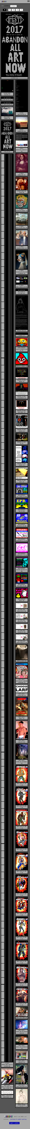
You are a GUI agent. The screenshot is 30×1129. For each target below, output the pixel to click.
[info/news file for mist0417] (4, 10)
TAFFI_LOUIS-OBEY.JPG (21, 1017)
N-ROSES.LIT (22, 335)
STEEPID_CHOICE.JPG (22, 660)
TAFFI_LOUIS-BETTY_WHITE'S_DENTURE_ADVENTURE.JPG (21, 681)
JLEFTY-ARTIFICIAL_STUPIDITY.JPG (21, 150)
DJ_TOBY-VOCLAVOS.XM (7, 104)
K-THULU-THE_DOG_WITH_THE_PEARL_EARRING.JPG (21, 272)
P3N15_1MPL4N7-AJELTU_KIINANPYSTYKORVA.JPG (21, 349)
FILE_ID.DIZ (7, 151)
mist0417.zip (14, 77)
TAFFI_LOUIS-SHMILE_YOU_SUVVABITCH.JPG (21, 1047)
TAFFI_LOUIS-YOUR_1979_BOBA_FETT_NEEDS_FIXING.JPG (7, 1087)
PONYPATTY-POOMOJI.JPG (21, 366)
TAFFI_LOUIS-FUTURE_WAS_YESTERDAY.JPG (21, 762)
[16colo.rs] (3, 1)
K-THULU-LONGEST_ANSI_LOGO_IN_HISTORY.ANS (7, 1065)
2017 (3, 5)
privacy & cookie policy (18, 1119)
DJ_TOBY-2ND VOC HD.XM (7, 99)
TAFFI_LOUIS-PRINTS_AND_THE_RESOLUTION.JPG (21, 1032)
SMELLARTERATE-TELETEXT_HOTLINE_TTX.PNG (21, 570)
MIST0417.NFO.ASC (21, 330)
